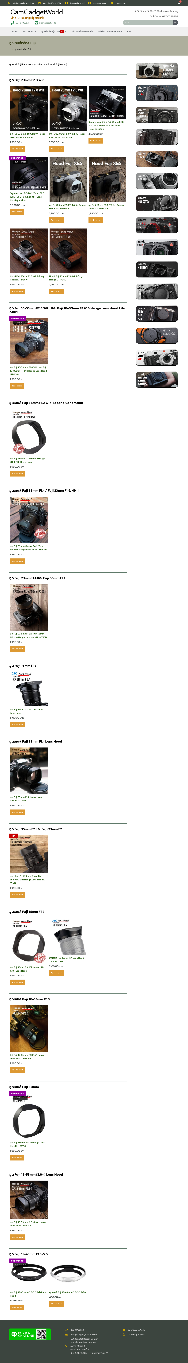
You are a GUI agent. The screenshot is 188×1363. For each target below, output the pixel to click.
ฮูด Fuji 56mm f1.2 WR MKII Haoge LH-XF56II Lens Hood (27, 460)
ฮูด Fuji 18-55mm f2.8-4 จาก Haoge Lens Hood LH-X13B (28, 1223)
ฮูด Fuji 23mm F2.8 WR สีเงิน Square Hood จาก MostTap (67, 206)
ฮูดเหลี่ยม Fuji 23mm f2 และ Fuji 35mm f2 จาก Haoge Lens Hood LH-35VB (28, 879)
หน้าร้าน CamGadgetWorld (110, 31)
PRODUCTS (28, 31)
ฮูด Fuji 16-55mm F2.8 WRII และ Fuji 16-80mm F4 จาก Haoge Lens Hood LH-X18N (28, 371)
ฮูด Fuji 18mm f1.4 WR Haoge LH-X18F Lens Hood (27, 969)
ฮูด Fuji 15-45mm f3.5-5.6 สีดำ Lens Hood (28, 1294)
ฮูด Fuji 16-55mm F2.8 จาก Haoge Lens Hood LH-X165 (27, 1056)
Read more (17, 212)
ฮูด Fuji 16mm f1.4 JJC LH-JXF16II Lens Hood (26, 711)
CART (129, 31)
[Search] (175, 22)
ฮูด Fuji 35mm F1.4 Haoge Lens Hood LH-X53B (26, 798)
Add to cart (17, 149)
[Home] (10, 49)
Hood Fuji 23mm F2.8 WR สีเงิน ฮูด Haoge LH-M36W (27, 278)
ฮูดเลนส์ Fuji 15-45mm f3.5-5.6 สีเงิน (67, 1292)
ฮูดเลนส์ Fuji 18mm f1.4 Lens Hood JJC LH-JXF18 (66, 959)
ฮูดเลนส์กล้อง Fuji (23, 49)
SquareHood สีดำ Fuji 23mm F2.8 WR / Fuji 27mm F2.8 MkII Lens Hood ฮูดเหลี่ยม (27, 197)
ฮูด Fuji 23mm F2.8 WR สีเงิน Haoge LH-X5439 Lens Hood (67, 135)
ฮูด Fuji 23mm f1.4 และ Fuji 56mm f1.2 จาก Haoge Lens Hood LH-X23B (28, 635)
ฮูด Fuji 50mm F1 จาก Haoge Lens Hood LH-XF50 (27, 1144)
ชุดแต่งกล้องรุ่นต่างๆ (52, 31)
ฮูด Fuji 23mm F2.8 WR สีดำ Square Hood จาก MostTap (106, 206)
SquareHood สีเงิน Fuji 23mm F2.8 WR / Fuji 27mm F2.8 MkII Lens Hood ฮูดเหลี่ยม (106, 125)
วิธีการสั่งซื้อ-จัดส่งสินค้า (82, 31)
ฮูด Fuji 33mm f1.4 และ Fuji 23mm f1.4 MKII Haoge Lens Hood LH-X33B (28, 547)
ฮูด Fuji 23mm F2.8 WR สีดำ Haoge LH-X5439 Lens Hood (27, 135)
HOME (14, 31)
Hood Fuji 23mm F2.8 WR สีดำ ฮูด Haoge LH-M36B (66, 278)
